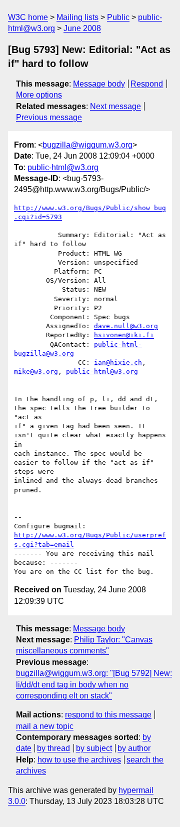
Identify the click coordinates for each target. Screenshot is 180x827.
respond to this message (108, 714)
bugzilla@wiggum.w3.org (87, 145)
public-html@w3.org (63, 167)
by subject (94, 748)
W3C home (28, 17)
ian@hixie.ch (118, 362)
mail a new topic (45, 726)
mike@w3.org (36, 371)
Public (118, 17)
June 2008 (82, 28)
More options (39, 95)
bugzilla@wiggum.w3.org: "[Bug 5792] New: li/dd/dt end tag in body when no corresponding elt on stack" (94, 684)
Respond (146, 84)
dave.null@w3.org (126, 326)
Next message (115, 106)
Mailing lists (77, 17)
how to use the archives (79, 759)
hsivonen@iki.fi (124, 335)
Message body (99, 84)
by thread (53, 748)
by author (134, 748)
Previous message (49, 117)
